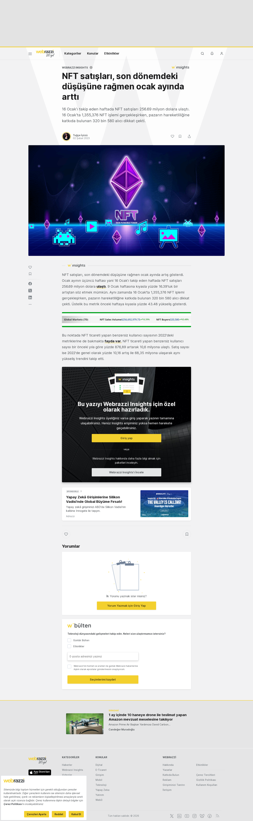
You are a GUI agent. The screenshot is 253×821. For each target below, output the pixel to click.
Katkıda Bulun (171, 774)
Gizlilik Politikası (206, 779)
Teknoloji (101, 784)
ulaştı (101, 286)
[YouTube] (187, 816)
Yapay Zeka (102, 789)
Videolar (67, 774)
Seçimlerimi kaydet (103, 679)
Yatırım (100, 794)
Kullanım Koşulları (206, 784)
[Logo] (45, 53)
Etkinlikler (111, 53)
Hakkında (168, 764)
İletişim (167, 789)
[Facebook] (209, 816)
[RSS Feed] (217, 816)
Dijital (99, 764)
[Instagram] (194, 816)
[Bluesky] (202, 816)
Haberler (67, 764)
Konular (92, 53)
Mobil (99, 779)
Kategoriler (72, 53)
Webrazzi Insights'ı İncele (126, 472)
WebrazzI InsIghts (75, 67)
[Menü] (30, 54)
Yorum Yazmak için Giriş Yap (126, 605)
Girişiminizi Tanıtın (174, 784)
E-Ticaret (101, 769)
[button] (126, 319)
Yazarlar (167, 769)
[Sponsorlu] (164, 503)
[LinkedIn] (179, 816)
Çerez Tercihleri (205, 774)
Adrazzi (70, 516)
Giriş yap (126, 438)
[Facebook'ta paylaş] (30, 283)
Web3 (99, 799)
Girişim (100, 774)
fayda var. (113, 341)
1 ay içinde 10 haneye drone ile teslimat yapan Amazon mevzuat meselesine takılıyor (148, 717)
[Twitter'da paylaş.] (30, 290)
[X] (171, 816)
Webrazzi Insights (72, 769)
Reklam (167, 779)
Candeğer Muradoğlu (122, 729)
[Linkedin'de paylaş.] (30, 297)
